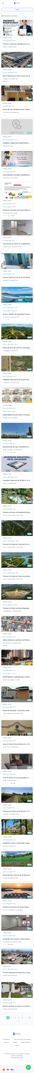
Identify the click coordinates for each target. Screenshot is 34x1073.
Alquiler (13, 207)
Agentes (15, 1042)
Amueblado (14, 311)
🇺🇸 (8, 1069)
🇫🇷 (12, 1069)
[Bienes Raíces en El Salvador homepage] (17, 3)
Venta (14, 40)
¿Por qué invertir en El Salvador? (22, 1039)
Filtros (17, 9)
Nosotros (6, 1042)
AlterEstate (20, 1057)
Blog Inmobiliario (25, 1042)
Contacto (17, 1045)
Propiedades (6, 1039)
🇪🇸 (4, 1069)
